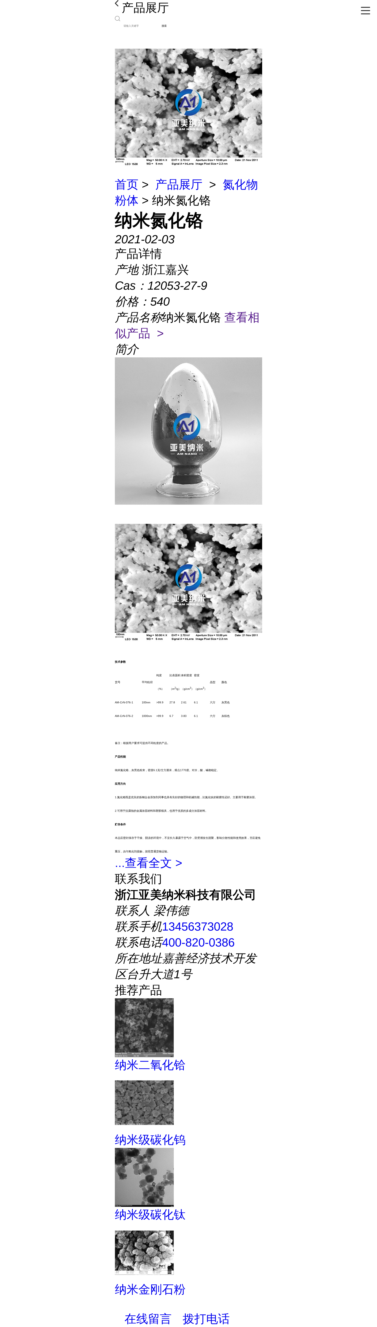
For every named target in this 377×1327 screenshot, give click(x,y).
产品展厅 (178, 184)
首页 (126, 184)
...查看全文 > (148, 862)
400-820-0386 (198, 942)
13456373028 (197, 926)
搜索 (164, 25)
